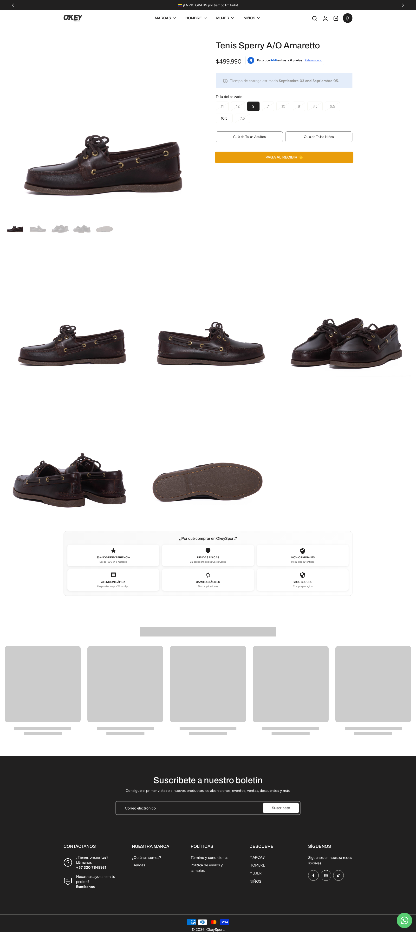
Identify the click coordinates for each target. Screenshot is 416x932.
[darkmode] (347, 18)
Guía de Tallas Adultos (249, 137)
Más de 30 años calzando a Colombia (211, 5)
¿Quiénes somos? (146, 857)
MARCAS (257, 857)
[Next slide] (403, 5)
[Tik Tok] (338, 875)
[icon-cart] (335, 18)
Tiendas (138, 865)
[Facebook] (313, 875)
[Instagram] (326, 875)
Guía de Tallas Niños (319, 137)
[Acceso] (325, 18)
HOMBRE (257, 865)
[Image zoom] (102, 114)
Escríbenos (85, 886)
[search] (314, 18)
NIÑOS (255, 881)
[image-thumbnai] (15, 223)
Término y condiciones (209, 857)
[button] (284, 157)
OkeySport (215, 929)
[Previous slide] (13, 5)
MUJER (255, 873)
